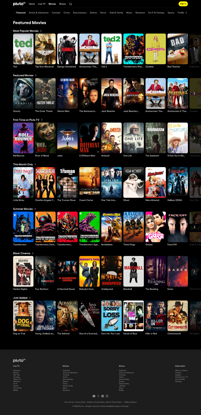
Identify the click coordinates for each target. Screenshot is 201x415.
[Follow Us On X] (98, 396)
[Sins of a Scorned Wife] (89, 315)
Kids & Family (68, 386)
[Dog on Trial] (23, 315)
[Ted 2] (111, 49)
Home (32, 4)
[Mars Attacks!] (155, 182)
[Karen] (178, 271)
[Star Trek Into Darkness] (111, 182)
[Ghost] (133, 182)
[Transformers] (23, 227)
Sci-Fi (15, 384)
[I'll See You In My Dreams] (178, 138)
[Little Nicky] (23, 182)
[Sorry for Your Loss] (111, 315)
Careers (178, 373)
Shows (62, 4)
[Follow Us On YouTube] (94, 396)
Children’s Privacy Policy (96, 402)
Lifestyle (122, 386)
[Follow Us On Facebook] (102, 396)
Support (178, 375)
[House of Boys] (133, 315)
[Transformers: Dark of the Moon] (45, 227)
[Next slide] (186, 12)
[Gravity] (23, 93)
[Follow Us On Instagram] (107, 396)
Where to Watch (181, 370)
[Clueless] (155, 49)
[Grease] (155, 227)
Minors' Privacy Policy (114, 402)
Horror (65, 384)
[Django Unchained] (67, 49)
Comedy (16, 377)
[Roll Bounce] (23, 138)
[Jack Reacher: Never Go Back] (133, 93)
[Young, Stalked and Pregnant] (45, 315)
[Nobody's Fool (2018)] (89, 271)
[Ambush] (111, 138)
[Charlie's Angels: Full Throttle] (45, 182)
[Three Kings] (133, 227)
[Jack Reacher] (111, 93)
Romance (66, 390)
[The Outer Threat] (45, 93)
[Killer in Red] (155, 315)
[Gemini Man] (67, 93)
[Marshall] (133, 271)
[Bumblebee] (111, 227)
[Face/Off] (178, 227)
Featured (16, 370)
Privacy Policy (80, 402)
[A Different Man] (89, 138)
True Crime (17, 388)
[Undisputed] (111, 271)
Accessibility (180, 379)
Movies (52, 4)
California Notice (130, 402)
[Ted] (23, 49)
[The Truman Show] (67, 182)
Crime (65, 377)
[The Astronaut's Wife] (89, 93)
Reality (15, 390)
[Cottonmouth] (178, 315)
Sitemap (178, 381)
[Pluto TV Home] (19, 4)
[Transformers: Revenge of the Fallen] (67, 227)
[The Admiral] (67, 315)
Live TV (41, 4)
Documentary (68, 379)
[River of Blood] (45, 138)
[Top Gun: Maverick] (45, 49)
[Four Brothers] (45, 271)
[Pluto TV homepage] (19, 360)
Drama (15, 386)
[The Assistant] (155, 138)
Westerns (16, 381)
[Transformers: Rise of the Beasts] (133, 49)
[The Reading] (155, 271)
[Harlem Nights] (23, 271)
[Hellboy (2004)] (178, 182)
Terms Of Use (69, 402)
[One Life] (133, 138)
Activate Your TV (181, 377)
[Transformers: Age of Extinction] (89, 227)
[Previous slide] (14, 12)
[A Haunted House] (67, 271)
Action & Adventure (70, 373)
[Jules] (67, 138)
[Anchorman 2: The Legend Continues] (178, 93)
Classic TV (17, 379)
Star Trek (16, 375)
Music (65, 388)
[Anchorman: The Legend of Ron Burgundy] (89, 49)
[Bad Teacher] (178, 49)
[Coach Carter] (89, 182)
